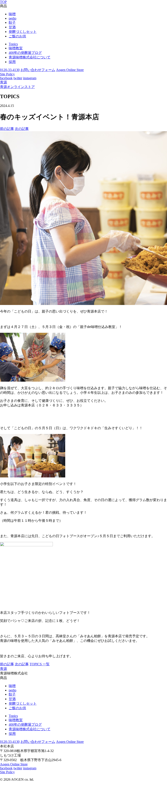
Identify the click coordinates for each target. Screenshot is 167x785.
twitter (17, 78)
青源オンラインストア (17, 87)
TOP (3, 2)
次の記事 (22, 129)
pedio (12, 18)
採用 (12, 62)
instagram (29, 78)
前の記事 (7, 129)
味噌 (12, 14)
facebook (6, 78)
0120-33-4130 (10, 70)
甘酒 (12, 27)
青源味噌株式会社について (29, 57)
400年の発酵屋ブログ (25, 53)
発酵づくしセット (23, 31)
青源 (3, 82)
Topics (13, 44)
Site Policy (7, 74)
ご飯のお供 (17, 36)
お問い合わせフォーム (37, 70)
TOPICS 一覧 (40, 664)
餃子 (12, 22)
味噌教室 (16, 48)
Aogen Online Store (70, 70)
